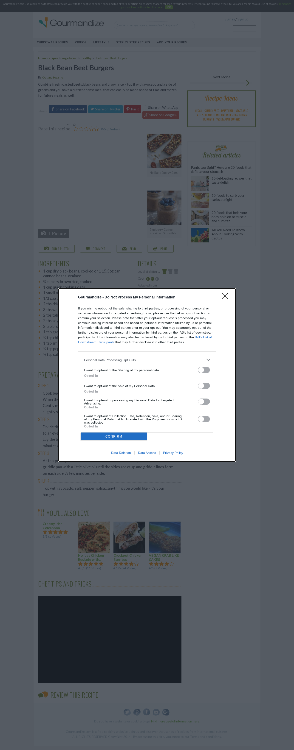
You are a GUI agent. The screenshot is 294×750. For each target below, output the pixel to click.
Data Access (147, 453)
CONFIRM (113, 436)
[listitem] (147, 359)
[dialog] (147, 375)
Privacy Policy (173, 453)
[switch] (204, 370)
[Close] (226, 297)
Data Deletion (121, 453)
